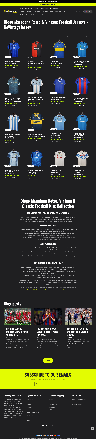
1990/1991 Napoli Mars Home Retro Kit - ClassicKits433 (12, 171)
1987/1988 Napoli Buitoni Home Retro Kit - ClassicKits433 (81, 62)
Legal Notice (30, 399)
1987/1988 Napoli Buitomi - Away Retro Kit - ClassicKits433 (59, 172)
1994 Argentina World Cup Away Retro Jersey (13, 62)
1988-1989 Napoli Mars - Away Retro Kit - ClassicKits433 (81, 172)
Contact (29, 404)
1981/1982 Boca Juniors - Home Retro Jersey (58, 62)
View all (48, 360)
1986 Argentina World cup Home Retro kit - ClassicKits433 (12, 136)
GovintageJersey (25, 438)
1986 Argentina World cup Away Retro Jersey (58, 98)
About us (29, 402)
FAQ (51, 410)
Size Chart (52, 407)
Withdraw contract (77, 404)
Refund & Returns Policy (33, 412)
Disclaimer (29, 407)
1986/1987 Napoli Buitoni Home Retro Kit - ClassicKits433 (58, 135)
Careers (29, 417)
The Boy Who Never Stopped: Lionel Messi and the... (48, 331)
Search (51, 399)
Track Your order (54, 402)
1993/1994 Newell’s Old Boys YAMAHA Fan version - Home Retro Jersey (36, 63)
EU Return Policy (76, 402)
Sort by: (69, 36)
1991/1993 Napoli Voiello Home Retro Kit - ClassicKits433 (35, 172)
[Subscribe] (59, 384)
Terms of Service (31, 415)
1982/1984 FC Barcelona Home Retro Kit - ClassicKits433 (81, 99)
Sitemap (29, 420)
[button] (29, 8)
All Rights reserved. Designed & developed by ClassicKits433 (40, 438)
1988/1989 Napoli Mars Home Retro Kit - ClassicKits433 (80, 135)
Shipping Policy (53, 404)
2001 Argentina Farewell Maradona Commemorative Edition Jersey (35, 99)
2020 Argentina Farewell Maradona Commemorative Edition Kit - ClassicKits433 (13, 99)
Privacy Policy (30, 410)
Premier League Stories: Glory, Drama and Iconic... (17, 331)
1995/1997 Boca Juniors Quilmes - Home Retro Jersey (36, 135)
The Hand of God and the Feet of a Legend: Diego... (77, 331)
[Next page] (52, 186)
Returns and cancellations (79, 399)
